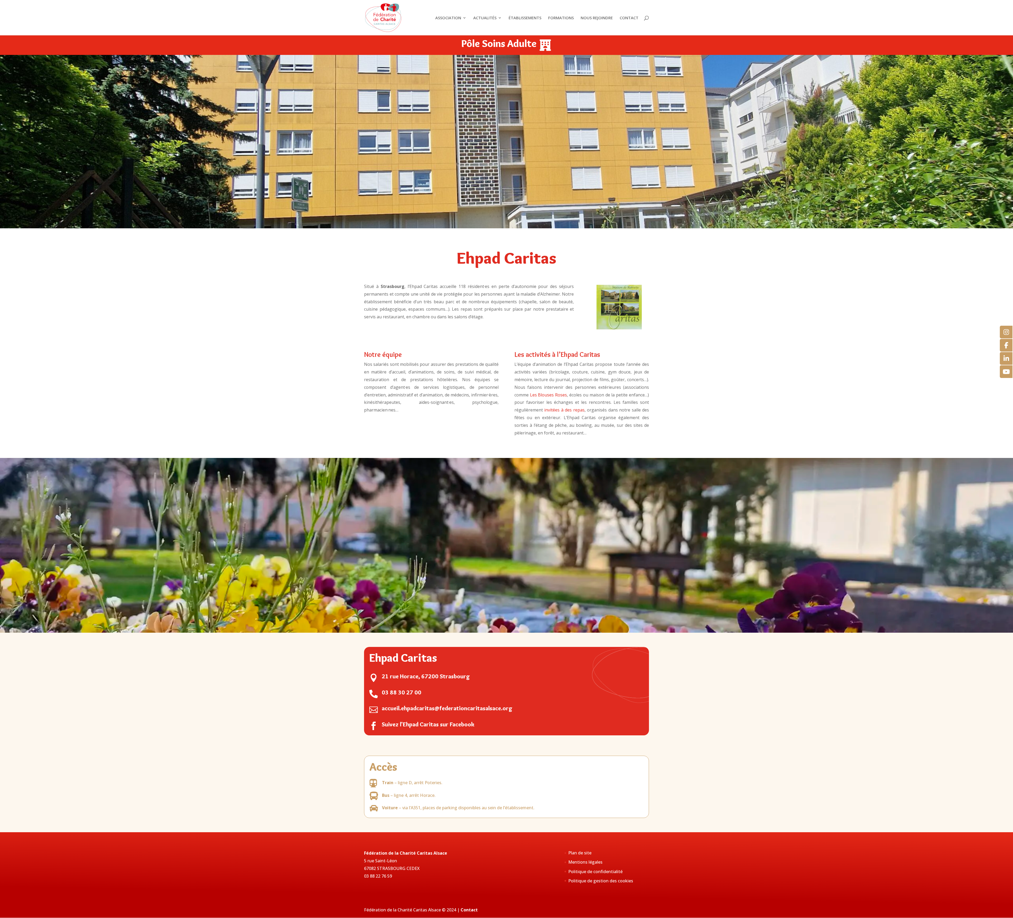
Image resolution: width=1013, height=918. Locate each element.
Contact (469, 910)
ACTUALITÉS (484, 18)
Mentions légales (585, 862)
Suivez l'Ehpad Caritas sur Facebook (428, 724)
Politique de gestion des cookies (600, 881)
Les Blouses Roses (548, 395)
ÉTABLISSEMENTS (525, 18)
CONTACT (629, 18)
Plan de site (579, 853)
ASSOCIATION (448, 18)
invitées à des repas (564, 410)
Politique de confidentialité (595, 871)
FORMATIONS (561, 18)
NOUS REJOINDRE (597, 18)
